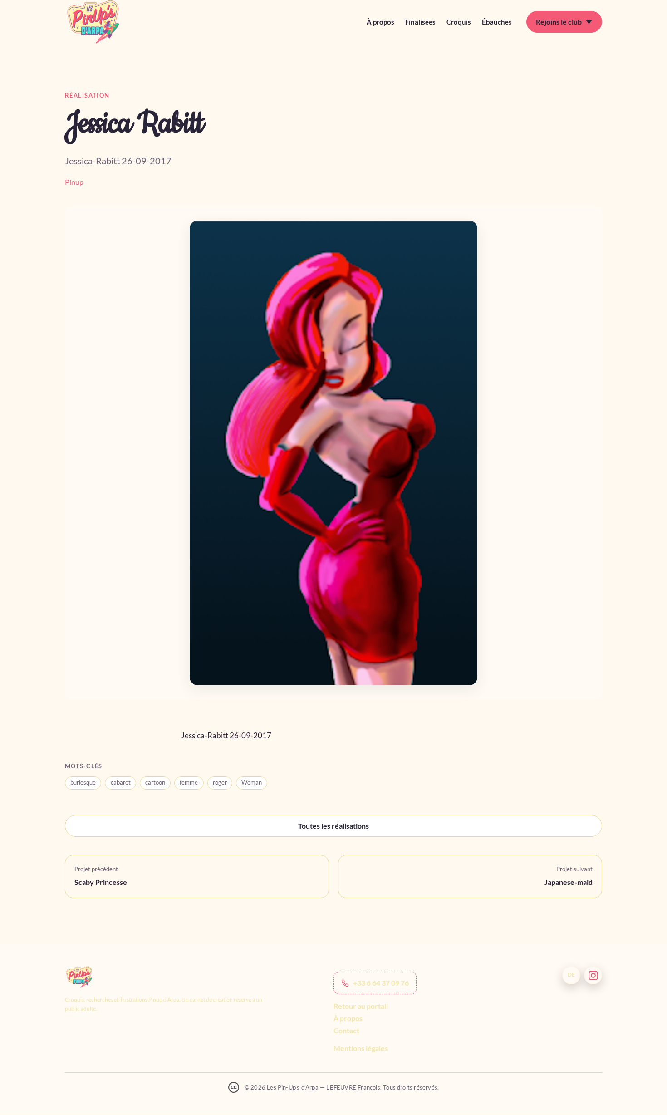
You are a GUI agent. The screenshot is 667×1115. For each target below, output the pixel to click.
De (571, 975)
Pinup (74, 181)
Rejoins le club (559, 21)
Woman (251, 782)
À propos (380, 22)
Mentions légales (361, 1048)
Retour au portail (361, 1006)
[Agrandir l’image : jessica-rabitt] (333, 453)
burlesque (83, 782)
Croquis (458, 22)
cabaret (121, 782)
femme (189, 782)
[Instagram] (593, 975)
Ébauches (497, 22)
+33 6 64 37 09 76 (381, 983)
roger (220, 782)
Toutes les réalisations (333, 825)
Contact (346, 1031)
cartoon (155, 782)
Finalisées (420, 22)
